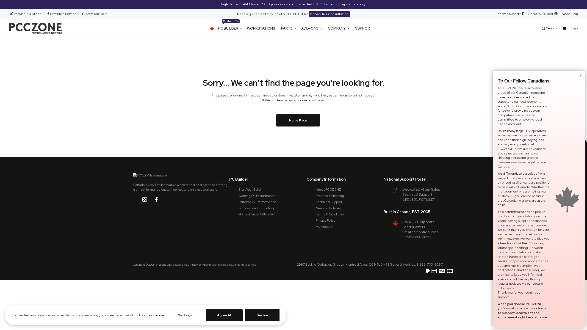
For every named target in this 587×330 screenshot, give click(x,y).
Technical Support (329, 202)
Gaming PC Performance (257, 196)
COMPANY (337, 28)
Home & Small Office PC (256, 214)
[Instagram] (148, 199)
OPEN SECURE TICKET (418, 200)
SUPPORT (363, 28)
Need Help (570, 14)
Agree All (224, 315)
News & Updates (328, 208)
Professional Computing (256, 208)
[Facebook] (160, 199)
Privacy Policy (325, 220)
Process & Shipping (330, 196)
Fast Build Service (63, 14)
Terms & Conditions (330, 214)
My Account (324, 227)
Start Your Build (249, 189)
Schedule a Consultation (329, 14)
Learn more (155, 315)
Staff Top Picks (96, 14)
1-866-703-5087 (430, 264)
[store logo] (35, 28)
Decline (262, 315)
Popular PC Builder (27, 14)
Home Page (298, 120)
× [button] (581, 75)
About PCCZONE (328, 189)
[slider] (293, 4)
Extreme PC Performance (257, 202)
